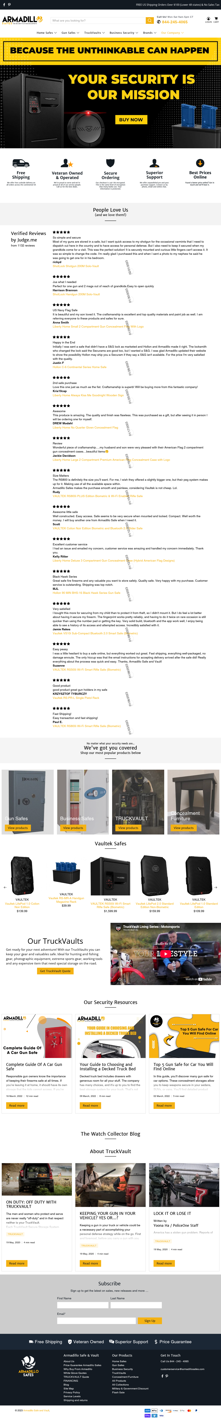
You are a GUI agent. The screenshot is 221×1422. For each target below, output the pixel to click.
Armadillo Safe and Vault (36, 1410)
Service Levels (72, 1396)
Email (61, 1314)
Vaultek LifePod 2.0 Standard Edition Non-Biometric (155, 905)
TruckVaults (92, 32)
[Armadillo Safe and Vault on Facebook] (4, 4)
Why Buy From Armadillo (78, 1369)
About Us (69, 1361)
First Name (64, 1298)
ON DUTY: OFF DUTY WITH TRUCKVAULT (31, 1204)
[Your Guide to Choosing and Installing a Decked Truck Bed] (110, 1036)
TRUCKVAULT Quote (76, 1376)
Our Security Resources (110, 1002)
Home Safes (45, 32)
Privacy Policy (72, 1392)
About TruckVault (110, 1151)
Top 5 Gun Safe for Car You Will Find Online (183, 1066)
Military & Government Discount (130, 1388)
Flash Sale (118, 1392)
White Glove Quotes (75, 1373)
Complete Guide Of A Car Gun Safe (34, 1066)
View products (18, 828)
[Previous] (5, 887)
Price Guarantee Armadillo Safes (82, 1365)
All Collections (120, 1384)
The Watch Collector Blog (110, 1134)
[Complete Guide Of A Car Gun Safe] (37, 1036)
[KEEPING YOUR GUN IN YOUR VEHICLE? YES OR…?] (110, 1185)
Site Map (69, 1388)
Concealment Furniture (125, 1376)
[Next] (215, 887)
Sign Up (149, 1321)
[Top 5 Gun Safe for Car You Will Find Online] (184, 1036)
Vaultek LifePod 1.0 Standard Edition (199, 905)
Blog (66, 1384)
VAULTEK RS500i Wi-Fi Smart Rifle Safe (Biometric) (110, 905)
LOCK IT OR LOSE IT (172, 1213)
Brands (148, 32)
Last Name (117, 1298)
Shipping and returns (76, 1400)
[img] (130, 232)
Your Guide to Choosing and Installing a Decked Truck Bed (108, 1066)
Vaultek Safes (110, 843)
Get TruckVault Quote (55, 971)
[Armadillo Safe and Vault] (22, 20)
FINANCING (71, 1380)
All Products (119, 1380)
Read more (16, 1105)
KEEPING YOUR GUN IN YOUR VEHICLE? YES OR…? (107, 1215)
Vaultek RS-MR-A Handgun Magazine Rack (66, 899)
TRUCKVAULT (15, 1234)
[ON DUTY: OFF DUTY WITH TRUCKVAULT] (37, 1179)
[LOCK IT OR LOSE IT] (184, 1185)
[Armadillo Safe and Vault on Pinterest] (9, 4)
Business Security (122, 32)
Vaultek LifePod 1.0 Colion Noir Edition (22, 905)
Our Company (170, 32)
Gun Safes (69, 32)
